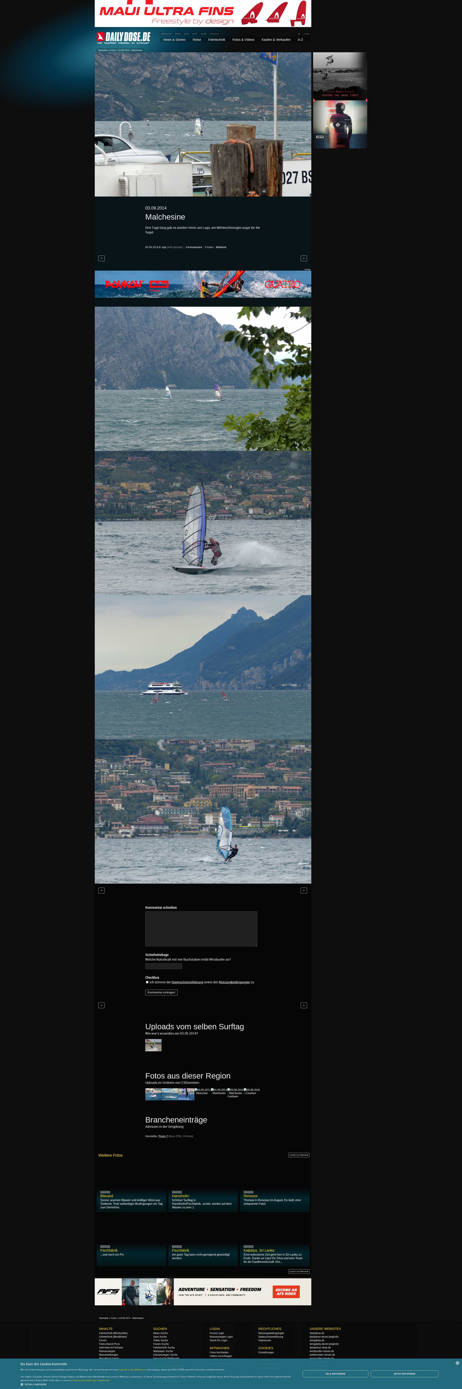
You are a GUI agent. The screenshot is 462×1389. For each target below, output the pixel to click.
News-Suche (160, 1333)
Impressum (264, 1340)
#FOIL (195, 34)
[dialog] (231, 1374)
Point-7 (163, 1136)
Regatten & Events (109, 1358)
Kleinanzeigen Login (221, 1336)
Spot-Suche (160, 1336)
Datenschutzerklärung (187, 982)
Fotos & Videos (243, 39)
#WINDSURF (166, 34)
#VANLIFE (214, 34)
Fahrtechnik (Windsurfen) (113, 1333)
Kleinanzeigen (107, 1351)
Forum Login (217, 1333)
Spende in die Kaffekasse (132, 1369)
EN (299, 34)
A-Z (300, 39)
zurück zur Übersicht (299, 1155)
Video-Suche (160, 1340)
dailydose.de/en (319, 1336)
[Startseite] (124, 42)
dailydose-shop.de (320, 1347)
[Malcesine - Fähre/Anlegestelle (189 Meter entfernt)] (170, 1098)
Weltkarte (221, 247)
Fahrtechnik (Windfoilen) (113, 1336)
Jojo (163, 247)
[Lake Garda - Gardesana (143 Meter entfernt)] (153, 1098)
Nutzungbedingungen (234, 982)
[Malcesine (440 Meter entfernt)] (203, 1093)
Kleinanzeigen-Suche (165, 1354)
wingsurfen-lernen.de (322, 1358)
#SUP (186, 34)
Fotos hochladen (219, 1352)
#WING (178, 34)
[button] (157, 1384)
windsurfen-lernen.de (322, 1351)
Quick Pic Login (218, 1340)
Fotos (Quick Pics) (109, 1343)
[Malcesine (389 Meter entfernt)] (186, 1098)
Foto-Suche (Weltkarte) (166, 1358)
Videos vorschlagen (221, 1356)
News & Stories (174, 39)
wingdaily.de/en (319, 1343)
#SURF (204, 34)
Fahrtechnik (216, 39)
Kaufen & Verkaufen (276, 39)
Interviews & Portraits (111, 1347)
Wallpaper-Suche (163, 1351)
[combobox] (457, 1363)
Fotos (113, 50)
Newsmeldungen (108, 1354)
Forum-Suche (161, 1343)
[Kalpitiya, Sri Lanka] (153, 1049)
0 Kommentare (194, 247)
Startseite (102, 50)
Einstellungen (266, 1352)
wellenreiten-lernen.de (322, 1354)
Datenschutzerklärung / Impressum (91, 1380)
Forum (102, 1340)
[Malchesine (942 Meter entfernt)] (219, 1093)
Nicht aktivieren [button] (404, 1373)
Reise (197, 39)
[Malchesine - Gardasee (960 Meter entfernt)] (235, 1096)
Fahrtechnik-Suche (164, 1347)
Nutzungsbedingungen (271, 1333)
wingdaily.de (317, 1340)
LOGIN (306, 34)
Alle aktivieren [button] (335, 1373)
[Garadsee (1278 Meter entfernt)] (252, 1093)
